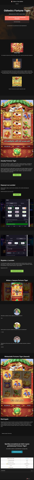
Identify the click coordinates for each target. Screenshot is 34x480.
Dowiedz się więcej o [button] (7, 433)
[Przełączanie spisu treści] (31, 471)
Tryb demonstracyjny (17, 21)
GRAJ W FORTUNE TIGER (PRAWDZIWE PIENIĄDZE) (17, 18)
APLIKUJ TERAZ (17, 194)
